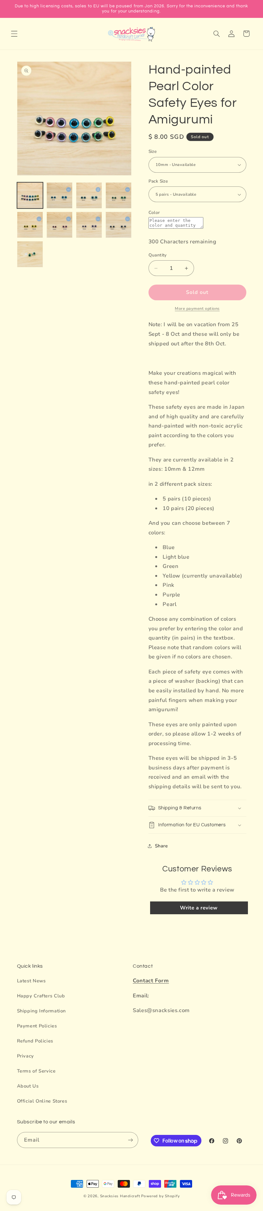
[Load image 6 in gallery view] (60, 225)
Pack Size (158, 181)
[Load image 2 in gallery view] (60, 195)
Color (154, 212)
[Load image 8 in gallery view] (119, 225)
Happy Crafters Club (41, 996)
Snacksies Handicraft (120, 1196)
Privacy (25, 1056)
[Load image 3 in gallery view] (89, 195)
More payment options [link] (197, 308)
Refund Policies (35, 1041)
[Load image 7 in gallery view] (89, 225)
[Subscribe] (130, 1140)
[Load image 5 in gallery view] (30, 225)
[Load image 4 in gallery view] (119, 195)
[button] (14, 33)
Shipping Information (41, 1011)
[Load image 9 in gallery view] (30, 254)
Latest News (31, 981)
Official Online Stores (42, 1101)
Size (152, 151)
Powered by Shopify (160, 1196)
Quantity (157, 255)
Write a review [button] (199, 907)
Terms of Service (36, 1071)
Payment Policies (37, 1026)
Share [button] (161, 846)
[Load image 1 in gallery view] (30, 195)
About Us (28, 1086)
